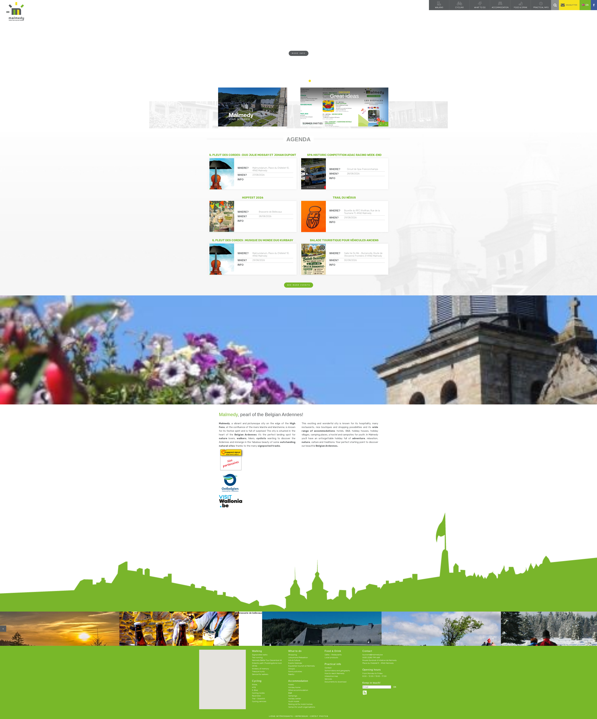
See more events (298, 285)
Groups (291, 669)
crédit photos (319, 716)
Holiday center (294, 699)
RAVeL (255, 684)
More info (298, 59)
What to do (480, 7)
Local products (331, 657)
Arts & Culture (294, 660)
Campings (292, 696)
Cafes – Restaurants (333, 655)
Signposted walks (259, 655)
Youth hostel (293, 701)
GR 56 (254, 666)
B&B (290, 693)
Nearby (291, 674)
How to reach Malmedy (334, 673)
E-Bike (255, 690)
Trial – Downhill (258, 699)
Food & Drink (520, 7)
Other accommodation (298, 690)
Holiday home (294, 687)
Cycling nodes (258, 693)
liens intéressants (281, 716)
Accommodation (500, 7)
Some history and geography (337, 670)
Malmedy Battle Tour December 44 (267, 660)
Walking (439, 7)
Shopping (292, 655)
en (586, 5)
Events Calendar (295, 663)
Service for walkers (260, 674)
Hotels (291, 684)
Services (328, 679)
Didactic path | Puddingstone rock (267, 663)
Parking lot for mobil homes (300, 704)
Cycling (459, 7)
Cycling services (259, 701)
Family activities (295, 671)
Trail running (257, 657)
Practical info (541, 7)
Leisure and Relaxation (298, 657)
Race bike (256, 696)
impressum (301, 716)
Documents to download (335, 682)
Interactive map (331, 676)
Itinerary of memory (260, 669)
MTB (254, 687)
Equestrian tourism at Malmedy (301, 666)
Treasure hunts (258, 671)
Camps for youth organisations (301, 707)
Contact (328, 668)
